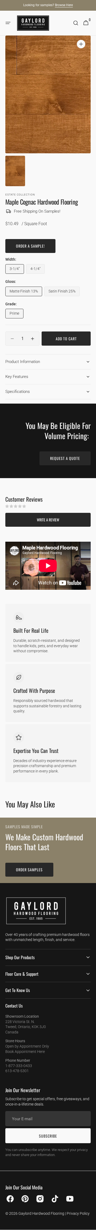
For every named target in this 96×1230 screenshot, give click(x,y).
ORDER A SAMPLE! (30, 246)
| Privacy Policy (77, 1213)
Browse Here (64, 5)
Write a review (48, 519)
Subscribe (48, 1136)
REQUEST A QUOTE (65, 458)
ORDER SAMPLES (29, 869)
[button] (8, 23)
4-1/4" (37, 270)
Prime (16, 314)
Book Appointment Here (25, 1051)
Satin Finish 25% (64, 292)
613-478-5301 (17, 1071)
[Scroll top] (89, 1223)
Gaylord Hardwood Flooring (41, 1213)
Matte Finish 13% (26, 292)
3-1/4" (17, 270)
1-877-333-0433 (18, 1066)
